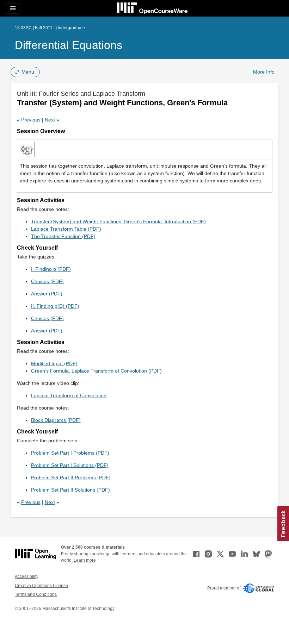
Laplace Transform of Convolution (68, 395)
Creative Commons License (41, 585)
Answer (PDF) (46, 294)
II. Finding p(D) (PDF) (55, 306)
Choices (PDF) (47, 281)
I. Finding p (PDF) (51, 269)
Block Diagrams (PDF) (56, 420)
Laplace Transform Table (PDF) (66, 229)
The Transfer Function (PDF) (63, 236)
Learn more (85, 560)
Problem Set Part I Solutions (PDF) (70, 465)
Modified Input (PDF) (54, 363)
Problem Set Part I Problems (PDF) (70, 453)
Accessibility (26, 576)
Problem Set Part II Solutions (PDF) (70, 490)
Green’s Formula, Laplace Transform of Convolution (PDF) (96, 371)
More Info (264, 72)
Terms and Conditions (36, 594)
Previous (31, 120)
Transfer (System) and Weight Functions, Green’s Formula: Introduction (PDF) (118, 221)
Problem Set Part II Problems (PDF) (71, 477)
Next (50, 120)
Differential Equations (68, 45)
